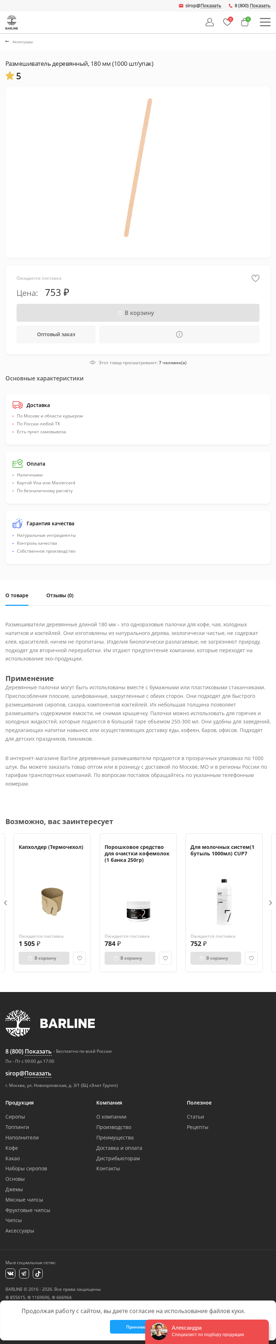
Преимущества (115, 1137)
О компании (111, 1116)
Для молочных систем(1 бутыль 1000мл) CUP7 (222, 850)
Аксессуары (19, 1230)
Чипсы (13, 1220)
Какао (12, 1158)
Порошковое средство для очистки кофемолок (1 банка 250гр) (137, 853)
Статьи (195, 1116)
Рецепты (197, 1127)
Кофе (11, 1147)
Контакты (108, 1168)
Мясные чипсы (24, 1199)
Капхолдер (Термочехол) (51, 847)
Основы (15, 1178)
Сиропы (15, 1116)
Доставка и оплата (119, 1147)
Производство (113, 1127)
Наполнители (22, 1137)
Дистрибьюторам (118, 1158)
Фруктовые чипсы (27, 1210)
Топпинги (17, 1127)
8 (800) (253, 5)
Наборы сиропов (26, 1168)
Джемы (14, 1189)
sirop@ (203, 5)
